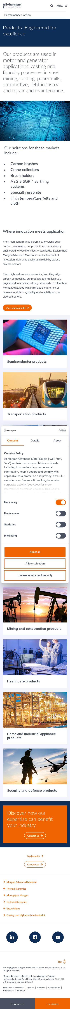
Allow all (35, 551)
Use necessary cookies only (35, 575)
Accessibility (54, 987)
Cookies (41, 987)
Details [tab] (35, 440)
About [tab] (57, 440)
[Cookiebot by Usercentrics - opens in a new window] (50, 430)
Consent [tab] (12, 440)
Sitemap (21, 990)
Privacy (30, 987)
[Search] (52, 6)
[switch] (61, 513)
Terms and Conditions (13, 987)
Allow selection (35, 563)
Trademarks (8, 990)
